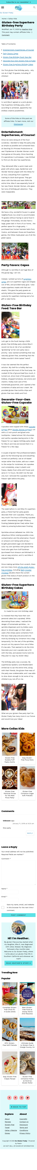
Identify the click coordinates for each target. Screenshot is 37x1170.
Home (4, 19)
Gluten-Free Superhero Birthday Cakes (18, 64)
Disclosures (18, 124)
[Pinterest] (15, 1098)
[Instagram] (21, 1098)
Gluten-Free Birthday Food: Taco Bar (17, 57)
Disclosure (24, 1125)
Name (4, 889)
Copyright (23, 1119)
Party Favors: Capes (10, 53)
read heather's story (17, 963)
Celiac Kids (12, 19)
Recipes (8, 1122)
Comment (6, 859)
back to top (18, 1107)
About (7, 1119)
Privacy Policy (25, 1133)
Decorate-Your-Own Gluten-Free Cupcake (19, 61)
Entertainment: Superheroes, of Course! (18, 50)
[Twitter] (27, 1098)
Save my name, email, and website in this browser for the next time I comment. (20, 907)
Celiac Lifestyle (11, 1130)
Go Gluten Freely (6, 13)
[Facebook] (9, 1098)
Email (4, 897)
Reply (30, 833)
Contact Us (24, 1122)
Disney (7, 1133)
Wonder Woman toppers (21, 429)
